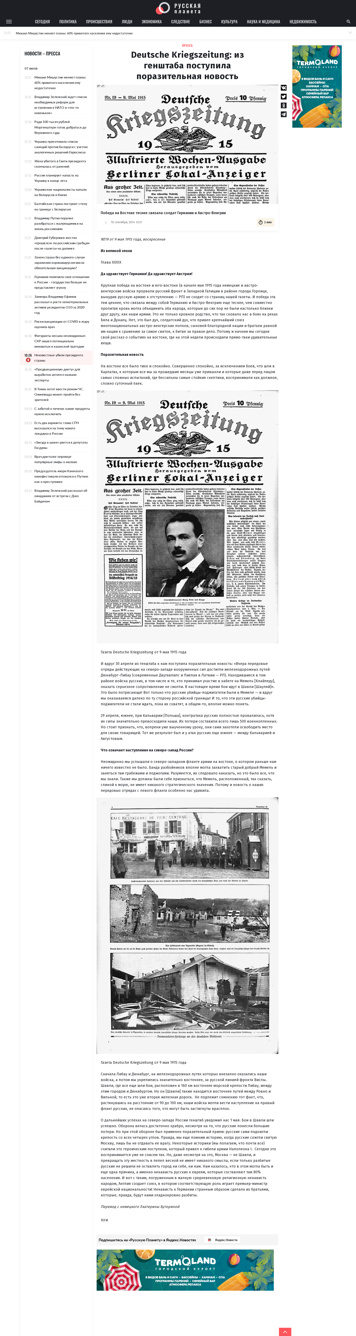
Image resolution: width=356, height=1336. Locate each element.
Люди (127, 21)
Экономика (152, 21)
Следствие (180, 21)
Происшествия (99, 21)
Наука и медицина (263, 21)
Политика (68, 21)
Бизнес (205, 21)
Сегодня (42, 21)
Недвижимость (303, 21)
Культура (229, 21)
